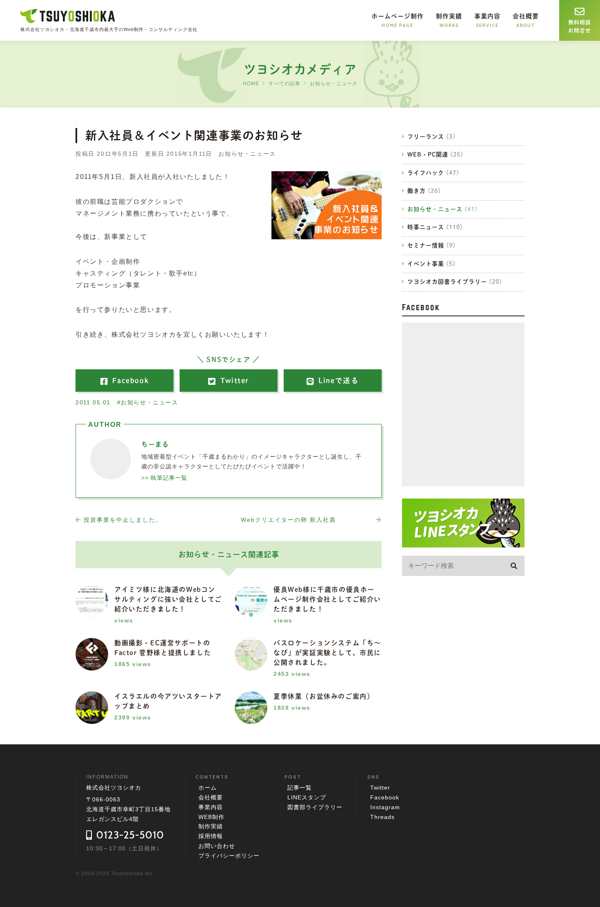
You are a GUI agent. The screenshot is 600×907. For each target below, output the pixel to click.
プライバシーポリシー (229, 855)
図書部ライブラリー (314, 807)
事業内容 (210, 807)
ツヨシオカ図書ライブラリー (447, 282)
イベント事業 (425, 264)
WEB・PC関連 (427, 154)
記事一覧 (299, 787)
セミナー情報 (425, 245)
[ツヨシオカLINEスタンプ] (463, 541)
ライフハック (425, 173)
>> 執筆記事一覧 (164, 477)
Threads (382, 817)
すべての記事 (284, 83)
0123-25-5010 (130, 835)
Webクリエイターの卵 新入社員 (288, 519)
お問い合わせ (216, 846)
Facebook (384, 797)
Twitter (380, 787)
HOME (251, 83)
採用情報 (210, 836)
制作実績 (210, 826)
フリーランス (425, 136)
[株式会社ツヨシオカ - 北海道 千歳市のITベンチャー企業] (68, 17)
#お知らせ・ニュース (147, 402)
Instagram (385, 807)
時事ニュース (425, 227)
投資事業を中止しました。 (123, 519)
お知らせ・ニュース (334, 83)
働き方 (416, 191)
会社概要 (210, 797)
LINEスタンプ (306, 797)
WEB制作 (211, 817)
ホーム (207, 787)
